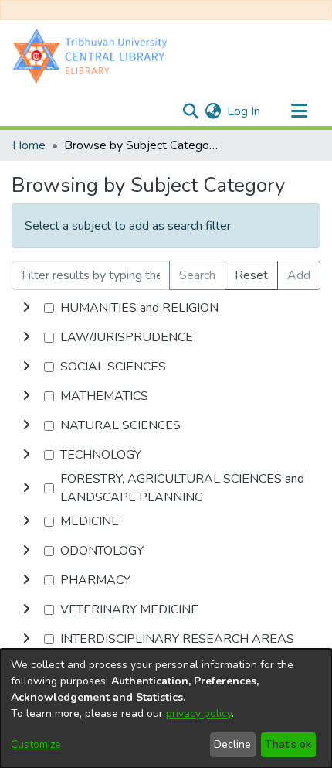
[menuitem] (212, 111)
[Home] (93, 55)
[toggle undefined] (26, 308)
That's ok (288, 744)
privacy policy (199, 713)
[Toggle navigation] (298, 111)
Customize (36, 744)
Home (29, 145)
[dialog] (166, 708)
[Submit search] (190, 111)
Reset (251, 275)
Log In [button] (244, 111)
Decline (232, 744)
